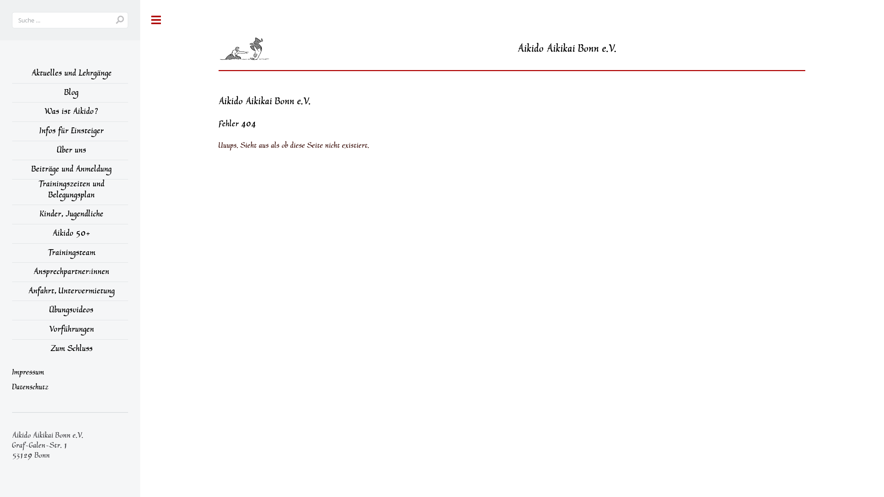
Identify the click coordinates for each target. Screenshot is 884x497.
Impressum (28, 373)
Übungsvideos (71, 310)
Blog (71, 93)
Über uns (71, 151)
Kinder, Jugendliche (71, 215)
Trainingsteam (71, 253)
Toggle (156, 20)
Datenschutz (30, 388)
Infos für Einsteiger (71, 131)
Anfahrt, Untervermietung (71, 292)
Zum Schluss (71, 349)
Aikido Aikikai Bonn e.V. (265, 102)
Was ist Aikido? (71, 112)
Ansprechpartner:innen (71, 272)
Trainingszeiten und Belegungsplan (71, 190)
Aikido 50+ (71, 234)
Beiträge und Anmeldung (71, 170)
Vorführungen (71, 330)
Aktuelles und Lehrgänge (71, 74)
